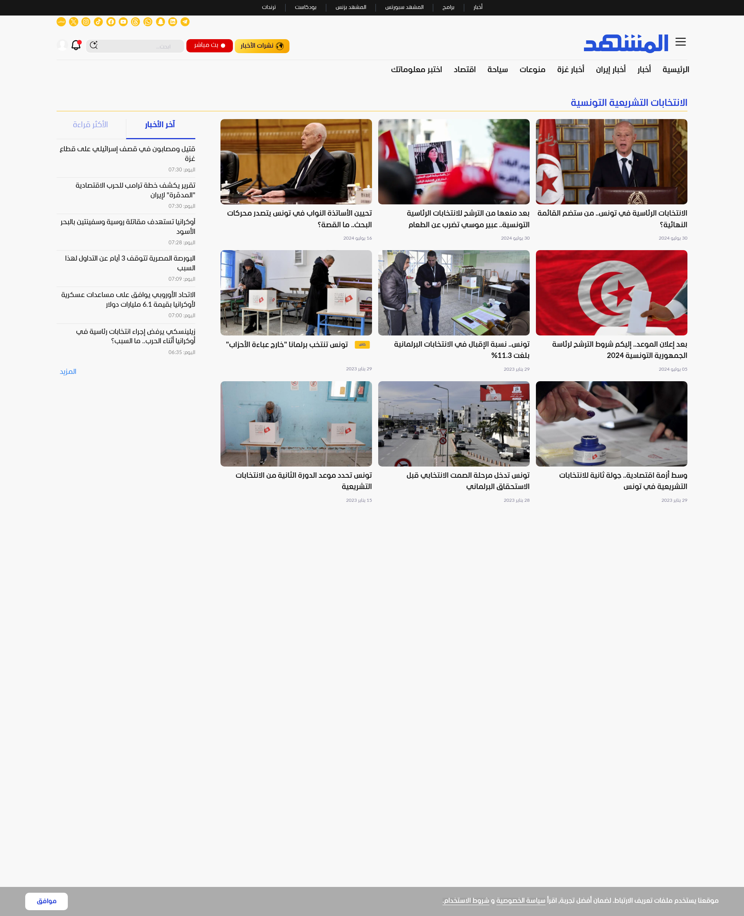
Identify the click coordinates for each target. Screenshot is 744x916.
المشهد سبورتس (404, 7)
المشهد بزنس (351, 7)
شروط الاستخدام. (466, 901)
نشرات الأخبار (257, 46)
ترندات (269, 7)
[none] (372, 103)
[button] (611, 180)
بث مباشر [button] (206, 45)
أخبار (478, 7)
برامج (449, 7)
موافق (47, 901)
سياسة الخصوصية (521, 901)
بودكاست (306, 7)
